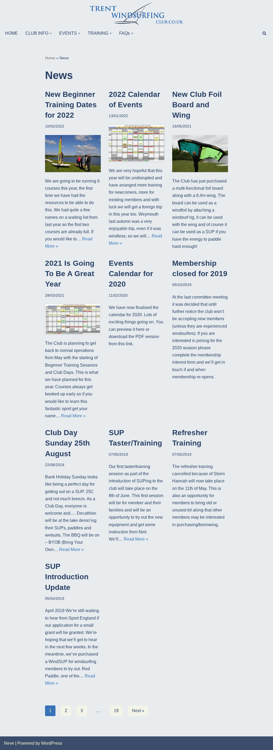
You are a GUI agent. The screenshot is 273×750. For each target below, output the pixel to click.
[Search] (264, 33)
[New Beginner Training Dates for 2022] (73, 153)
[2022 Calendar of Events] (136, 143)
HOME (11, 33)
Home (50, 58)
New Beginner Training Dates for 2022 (71, 104)
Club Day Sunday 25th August (67, 443)
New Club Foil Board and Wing (197, 104)
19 (116, 710)
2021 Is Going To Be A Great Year (69, 273)
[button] (51, 33)
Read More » (73, 416)
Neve (9, 743)
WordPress (51, 743)
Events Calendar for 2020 (131, 273)
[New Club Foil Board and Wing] (200, 153)
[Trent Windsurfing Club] (136, 13)
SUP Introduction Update (67, 576)
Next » (138, 710)
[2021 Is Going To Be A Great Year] (73, 319)
